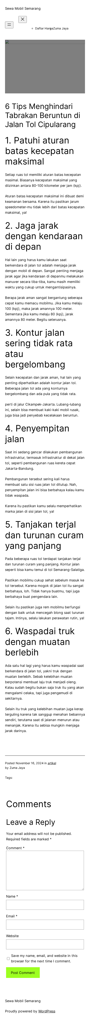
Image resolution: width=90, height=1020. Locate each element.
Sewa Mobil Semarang (23, 8)
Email (11, 916)
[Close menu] (22, 19)
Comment (15, 848)
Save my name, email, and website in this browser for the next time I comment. (44, 958)
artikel (52, 763)
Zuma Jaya (60, 28)
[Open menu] (9, 24)
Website (12, 936)
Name (12, 896)
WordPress (46, 1011)
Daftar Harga (44, 28)
